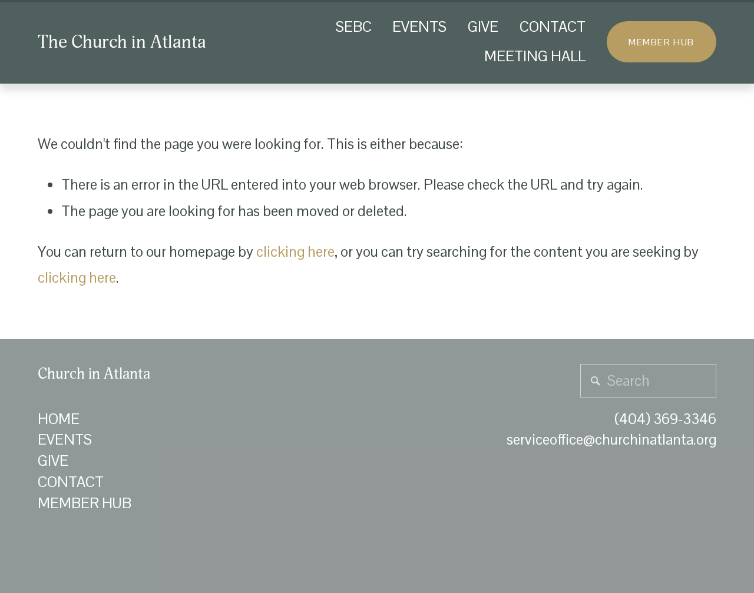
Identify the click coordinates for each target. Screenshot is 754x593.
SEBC (354, 27)
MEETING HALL (535, 56)
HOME (59, 419)
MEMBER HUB (661, 42)
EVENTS (419, 27)
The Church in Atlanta (122, 42)
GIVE (483, 27)
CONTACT (553, 27)
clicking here (295, 252)
